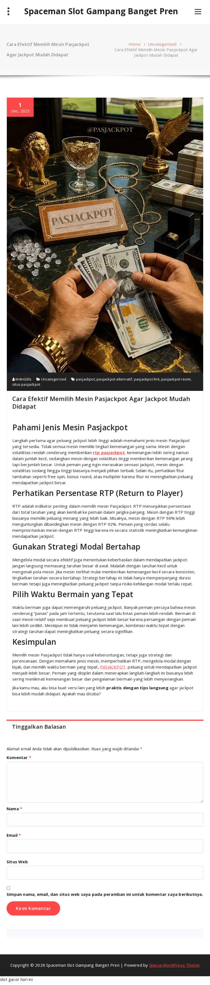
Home (135, 44)
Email (14, 835)
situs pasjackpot (26, 384)
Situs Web (17, 861)
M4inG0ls (23, 379)
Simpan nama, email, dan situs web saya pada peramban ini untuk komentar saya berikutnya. (105, 894)
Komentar (19, 757)
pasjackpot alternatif (114, 379)
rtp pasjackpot (109, 452)
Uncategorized (162, 44)
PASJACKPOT (113, 667)
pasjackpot (85, 379)
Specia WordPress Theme (174, 965)
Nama (14, 808)
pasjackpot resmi (176, 379)
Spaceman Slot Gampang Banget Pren (101, 11)
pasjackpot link (147, 379)
